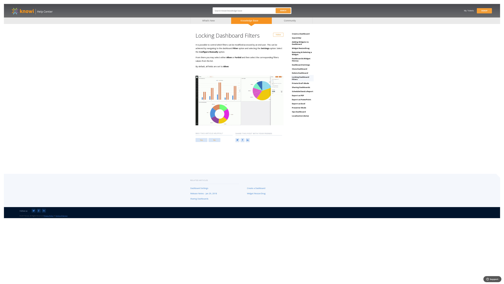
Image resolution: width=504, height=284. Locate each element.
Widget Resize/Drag (300, 48)
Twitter (237, 140)
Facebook (243, 140)
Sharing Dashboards (301, 87)
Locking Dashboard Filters (300, 78)
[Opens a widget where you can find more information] (492, 279)
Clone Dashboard (299, 69)
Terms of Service (61, 216)
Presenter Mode (299, 107)
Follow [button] (278, 35)
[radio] (201, 140)
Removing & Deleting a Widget (302, 53)
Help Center (45, 11)
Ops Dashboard (299, 112)
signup (484, 11)
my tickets (469, 10)
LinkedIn (248, 140)
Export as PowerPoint (301, 99)
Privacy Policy (48, 216)
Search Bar (296, 38)
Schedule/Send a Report (302, 91)
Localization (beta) (300, 116)
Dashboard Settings (301, 65)
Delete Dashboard (300, 73)
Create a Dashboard (300, 34)
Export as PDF (298, 95)
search (283, 10)
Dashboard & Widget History (301, 59)
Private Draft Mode (300, 83)
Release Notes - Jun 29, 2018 (203, 193)
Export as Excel (298, 103)
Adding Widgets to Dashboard (300, 43)
